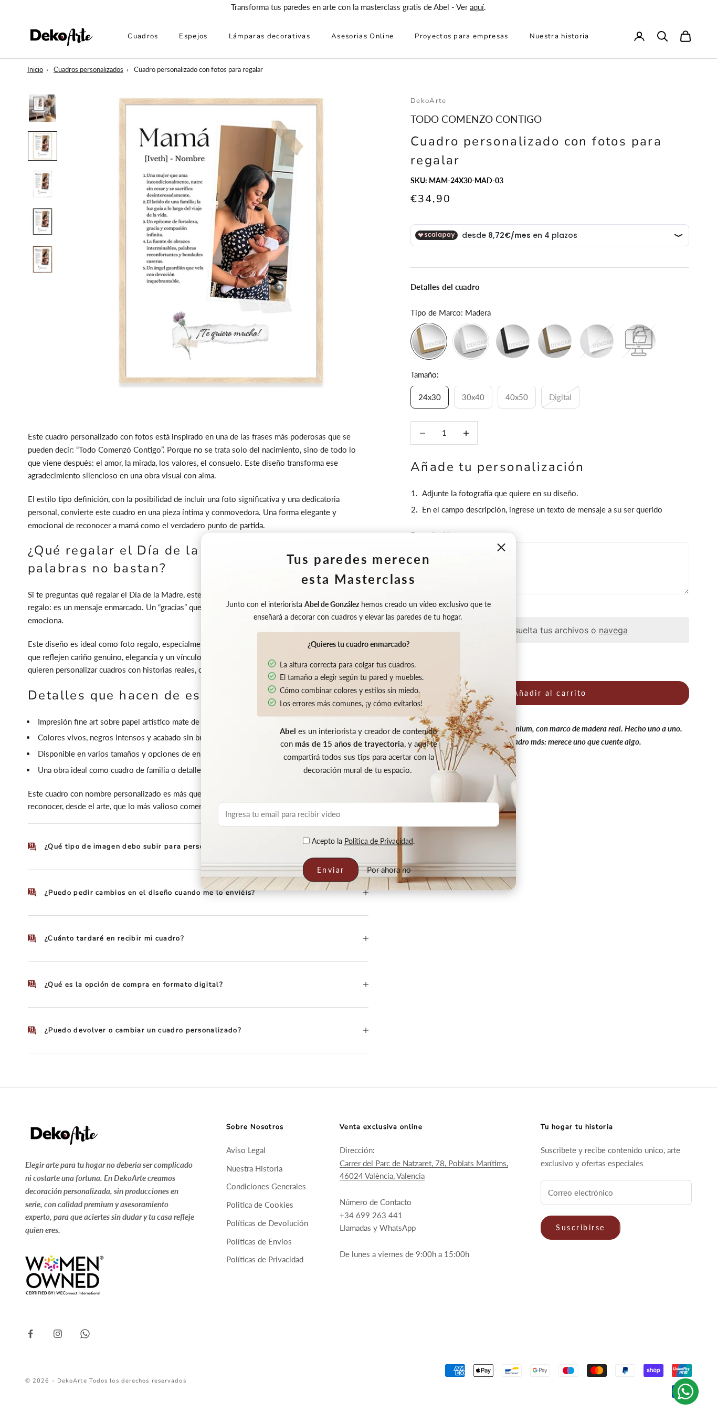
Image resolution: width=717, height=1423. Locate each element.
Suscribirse (580, 1227)
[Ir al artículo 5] (42, 259)
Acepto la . (362, 841)
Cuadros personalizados (88, 69)
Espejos (193, 35)
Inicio (35, 69)
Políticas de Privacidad (264, 1259)
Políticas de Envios (259, 1241)
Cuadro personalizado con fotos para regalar (198, 69)
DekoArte (428, 101)
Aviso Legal (246, 1150)
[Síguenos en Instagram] (57, 1333)
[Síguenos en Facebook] (30, 1333)
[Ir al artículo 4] (42, 221)
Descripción (432, 535)
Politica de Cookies (259, 1204)
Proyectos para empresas (461, 35)
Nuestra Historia (254, 1168)
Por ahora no (389, 869)
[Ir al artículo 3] (42, 183)
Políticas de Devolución (267, 1223)
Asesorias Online (362, 35)
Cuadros (143, 35)
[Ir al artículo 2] (42, 146)
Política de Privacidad (378, 841)
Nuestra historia (559, 35)
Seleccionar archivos (448, 610)
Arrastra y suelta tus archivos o (550, 630)
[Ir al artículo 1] (42, 108)
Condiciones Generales (266, 1186)
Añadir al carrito (550, 693)
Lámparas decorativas (269, 35)
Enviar (331, 869)
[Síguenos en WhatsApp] (85, 1333)
